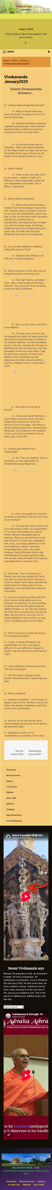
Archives (8, 1003)
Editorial (9, 792)
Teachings (11, 770)
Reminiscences (13, 775)
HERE (37, 1168)
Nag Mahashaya (14, 815)
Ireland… (10, 781)
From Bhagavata (14, 821)
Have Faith (11, 798)
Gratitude (10, 809)
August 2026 (26, 29)
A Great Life (11, 787)
